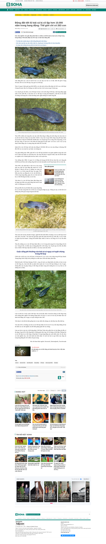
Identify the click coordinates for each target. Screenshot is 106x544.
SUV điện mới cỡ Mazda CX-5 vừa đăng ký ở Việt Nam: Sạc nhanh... (78, 497)
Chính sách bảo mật (65, 532)
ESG (22, 9)
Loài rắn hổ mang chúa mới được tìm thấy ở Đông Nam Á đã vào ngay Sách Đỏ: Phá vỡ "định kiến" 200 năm (22, 408)
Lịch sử (51, 14)
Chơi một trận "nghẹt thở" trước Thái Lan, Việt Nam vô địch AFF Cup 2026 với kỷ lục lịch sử (20, 449)
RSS (87, 518)
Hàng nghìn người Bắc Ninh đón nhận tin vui (34, 464)
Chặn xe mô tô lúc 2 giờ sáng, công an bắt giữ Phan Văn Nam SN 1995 (60, 448)
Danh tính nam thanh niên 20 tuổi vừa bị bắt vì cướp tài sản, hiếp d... (22, 497)
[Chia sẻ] (17, 32)
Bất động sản (39, 9)
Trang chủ (19, 518)
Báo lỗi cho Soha (61, 32)
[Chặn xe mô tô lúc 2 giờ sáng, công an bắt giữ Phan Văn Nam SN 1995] (60, 441)
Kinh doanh (31, 9)
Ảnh (84, 518)
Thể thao (55, 9)
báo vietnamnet (30, 376)
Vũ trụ (39, 14)
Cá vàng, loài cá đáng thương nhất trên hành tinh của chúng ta (31, 45)
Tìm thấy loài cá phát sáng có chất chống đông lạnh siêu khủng (31, 41)
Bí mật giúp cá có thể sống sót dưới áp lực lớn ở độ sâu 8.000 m (48, 350)
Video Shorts (20, 479)
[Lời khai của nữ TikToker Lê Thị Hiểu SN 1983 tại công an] (36, 491)
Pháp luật (73, 9)
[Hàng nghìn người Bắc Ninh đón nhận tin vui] (34, 458)
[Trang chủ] (14, 5)
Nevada (56, 362)
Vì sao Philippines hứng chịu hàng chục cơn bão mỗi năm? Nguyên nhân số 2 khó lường (60, 181)
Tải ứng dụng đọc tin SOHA (33, 514)
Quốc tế (50, 9)
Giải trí (67, 9)
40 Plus (44, 9)
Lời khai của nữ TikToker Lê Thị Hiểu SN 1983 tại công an (37, 497)
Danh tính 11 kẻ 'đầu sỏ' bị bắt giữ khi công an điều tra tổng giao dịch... (50, 497)
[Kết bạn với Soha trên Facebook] (59, 377)
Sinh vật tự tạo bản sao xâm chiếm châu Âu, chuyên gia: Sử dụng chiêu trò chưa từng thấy (38, 43)
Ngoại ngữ (33, 14)
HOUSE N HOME (19, 0)
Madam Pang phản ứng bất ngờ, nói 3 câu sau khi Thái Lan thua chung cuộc (34, 449)
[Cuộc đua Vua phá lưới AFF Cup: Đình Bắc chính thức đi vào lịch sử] (47, 458)
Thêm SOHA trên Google (28, 32)
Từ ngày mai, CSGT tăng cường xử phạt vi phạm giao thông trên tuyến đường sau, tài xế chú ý (59, 466)
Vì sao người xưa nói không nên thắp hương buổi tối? (22, 425)
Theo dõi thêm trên (75, 479)
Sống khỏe (79, 9)
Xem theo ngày (41, 390)
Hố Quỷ (42, 362)
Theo (40, 367)
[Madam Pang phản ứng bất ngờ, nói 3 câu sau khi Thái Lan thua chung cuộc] (34, 441)
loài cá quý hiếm (49, 362)
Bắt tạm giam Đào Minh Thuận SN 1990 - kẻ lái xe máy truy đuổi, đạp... (64, 497)
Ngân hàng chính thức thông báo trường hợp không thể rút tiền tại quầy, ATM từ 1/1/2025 (58, 407)
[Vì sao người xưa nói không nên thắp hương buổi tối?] (23, 418)
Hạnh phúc (17, 9)
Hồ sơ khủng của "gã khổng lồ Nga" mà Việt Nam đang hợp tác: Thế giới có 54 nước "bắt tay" (58, 427)
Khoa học (46, 14)
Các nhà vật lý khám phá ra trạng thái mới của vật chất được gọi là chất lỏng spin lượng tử (40, 427)
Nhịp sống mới (62, 9)
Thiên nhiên (26, 14)
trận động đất (30, 362)
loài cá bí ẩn (22, 362)
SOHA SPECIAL (40, 0)
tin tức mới (20, 376)
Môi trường (18, 14)
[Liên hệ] (64, 372)
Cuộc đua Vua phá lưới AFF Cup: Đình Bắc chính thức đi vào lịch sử (47, 466)
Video (81, 518)
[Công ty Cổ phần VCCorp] (34, 523)
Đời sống (94, 9)
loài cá (17, 362)
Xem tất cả (86, 479)
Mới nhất (11, 9)
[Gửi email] (54, 32)
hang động (36, 362)
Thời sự (26, 9)
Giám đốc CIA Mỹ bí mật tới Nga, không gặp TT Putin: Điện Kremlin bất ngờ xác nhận (47, 449)
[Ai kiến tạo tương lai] (92, 5)
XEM (64, 390)
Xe (83, 9)
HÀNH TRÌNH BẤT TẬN (29, 0)
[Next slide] (87, 492)
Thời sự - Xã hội (26, 518)
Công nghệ (88, 9)
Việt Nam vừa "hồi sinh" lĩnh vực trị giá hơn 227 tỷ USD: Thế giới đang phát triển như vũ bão (40, 408)
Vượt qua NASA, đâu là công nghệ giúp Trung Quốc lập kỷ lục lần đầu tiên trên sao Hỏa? (60, 172)
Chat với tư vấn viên (68, 535)
